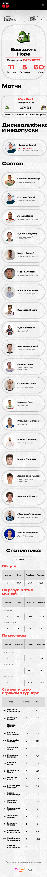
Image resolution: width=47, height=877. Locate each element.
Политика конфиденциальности (23, 862)
